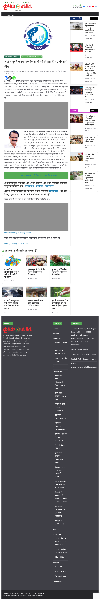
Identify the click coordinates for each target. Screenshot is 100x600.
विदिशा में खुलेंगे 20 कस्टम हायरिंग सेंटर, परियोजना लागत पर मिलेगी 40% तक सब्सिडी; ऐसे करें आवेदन (90, 69)
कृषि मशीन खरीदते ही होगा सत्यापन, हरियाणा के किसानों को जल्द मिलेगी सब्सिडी (90, 28)
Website (58, 566)
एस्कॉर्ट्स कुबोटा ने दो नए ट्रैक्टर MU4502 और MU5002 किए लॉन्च (90, 92)
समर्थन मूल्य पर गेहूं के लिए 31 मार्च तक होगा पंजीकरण (39, 175)
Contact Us (9, 15)
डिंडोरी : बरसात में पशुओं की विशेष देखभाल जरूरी (90, 140)
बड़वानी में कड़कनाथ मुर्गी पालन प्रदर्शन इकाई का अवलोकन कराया (12, 304)
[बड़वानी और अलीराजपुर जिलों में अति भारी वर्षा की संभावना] (12, 256)
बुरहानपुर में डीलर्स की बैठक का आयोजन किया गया (36, 272)
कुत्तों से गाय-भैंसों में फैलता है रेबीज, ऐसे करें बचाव (90, 157)
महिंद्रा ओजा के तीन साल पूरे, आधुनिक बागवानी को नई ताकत (90, 48)
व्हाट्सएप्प (49, 186)
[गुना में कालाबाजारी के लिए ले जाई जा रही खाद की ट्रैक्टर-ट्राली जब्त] (60, 287)
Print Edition (60, 571)
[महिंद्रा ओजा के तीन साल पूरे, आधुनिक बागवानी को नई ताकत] (76, 52)
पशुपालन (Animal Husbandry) (60, 426)
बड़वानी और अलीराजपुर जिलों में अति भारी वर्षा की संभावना (11, 273)
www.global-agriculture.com (16, 243)
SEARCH (15, 12)
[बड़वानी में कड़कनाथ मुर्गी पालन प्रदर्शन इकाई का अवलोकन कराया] (12, 287)
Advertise (78, 12)
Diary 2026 (59, 557)
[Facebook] (6, 78)
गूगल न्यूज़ (29, 186)
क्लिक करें (53, 191)
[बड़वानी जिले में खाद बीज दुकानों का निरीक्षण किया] (36, 287)
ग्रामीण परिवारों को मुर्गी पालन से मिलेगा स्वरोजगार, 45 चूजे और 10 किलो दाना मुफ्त (90, 120)
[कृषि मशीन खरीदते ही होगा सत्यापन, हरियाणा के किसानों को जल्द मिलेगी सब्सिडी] (76, 32)
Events (56, 12)
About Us (24, 12)
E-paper (35, 12)
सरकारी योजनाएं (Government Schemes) (32, 57)
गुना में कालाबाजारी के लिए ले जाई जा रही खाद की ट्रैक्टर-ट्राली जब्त (60, 304)
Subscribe (65, 12)
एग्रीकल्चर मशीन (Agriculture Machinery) (60, 484)
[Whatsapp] (14, 78)
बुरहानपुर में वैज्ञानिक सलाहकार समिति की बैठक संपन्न (59, 272)
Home (7, 12)
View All (93, 18)
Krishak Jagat (10, 74)
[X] (10, 78)
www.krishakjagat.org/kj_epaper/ (18, 232)
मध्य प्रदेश (52, 71)
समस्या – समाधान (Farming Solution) (61, 437)
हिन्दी (80, 5)
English (74, 5)
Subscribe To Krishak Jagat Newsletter (60, 541)
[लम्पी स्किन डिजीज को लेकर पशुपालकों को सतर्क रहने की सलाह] (76, 181)
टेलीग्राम (39, 186)
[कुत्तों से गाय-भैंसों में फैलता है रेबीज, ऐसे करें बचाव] (76, 161)
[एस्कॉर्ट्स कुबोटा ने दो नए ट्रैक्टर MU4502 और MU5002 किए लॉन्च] (76, 96)
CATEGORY (45, 12)
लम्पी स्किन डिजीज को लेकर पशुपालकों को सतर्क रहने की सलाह (90, 178)
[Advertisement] (36, 115)
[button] (29, 12)
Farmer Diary (60, 576)
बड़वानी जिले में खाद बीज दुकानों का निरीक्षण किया (35, 303)
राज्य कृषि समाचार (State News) (12, 57)
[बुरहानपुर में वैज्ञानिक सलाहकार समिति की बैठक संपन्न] (60, 256)
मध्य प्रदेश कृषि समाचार (61, 71)
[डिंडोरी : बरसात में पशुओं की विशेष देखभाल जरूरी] (76, 143)
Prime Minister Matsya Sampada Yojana (37, 71)
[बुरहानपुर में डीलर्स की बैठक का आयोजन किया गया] (36, 256)
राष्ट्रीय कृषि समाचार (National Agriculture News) (60, 382)
